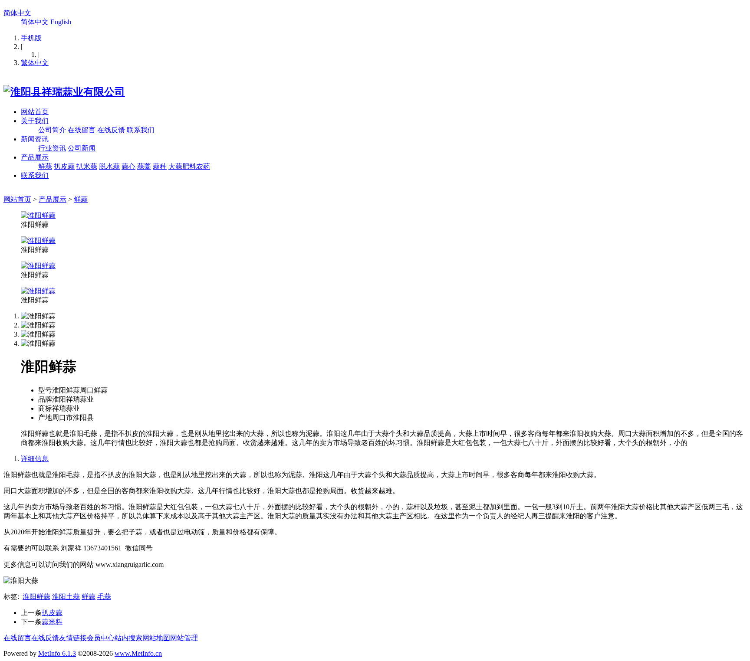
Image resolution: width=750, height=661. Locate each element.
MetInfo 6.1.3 (57, 653)
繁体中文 (35, 62)
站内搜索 (128, 637)
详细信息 (35, 458)
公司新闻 (81, 148)
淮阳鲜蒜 (36, 596)
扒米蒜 (86, 166)
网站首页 (35, 111)
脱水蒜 (109, 166)
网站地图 (156, 637)
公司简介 (52, 130)
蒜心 (128, 166)
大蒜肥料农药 (189, 166)
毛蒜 (104, 596)
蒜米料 (52, 621)
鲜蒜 (45, 166)
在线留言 (81, 130)
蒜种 (160, 166)
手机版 (31, 38)
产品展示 (35, 157)
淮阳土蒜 (66, 596)
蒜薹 (144, 166)
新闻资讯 (35, 139)
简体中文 (17, 12)
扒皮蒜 (64, 166)
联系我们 (141, 130)
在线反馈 (111, 130)
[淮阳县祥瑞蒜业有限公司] (64, 92)
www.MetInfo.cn (138, 653)
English (60, 22)
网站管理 (184, 637)
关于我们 (35, 120)
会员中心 (101, 637)
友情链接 (73, 637)
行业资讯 (52, 148)
